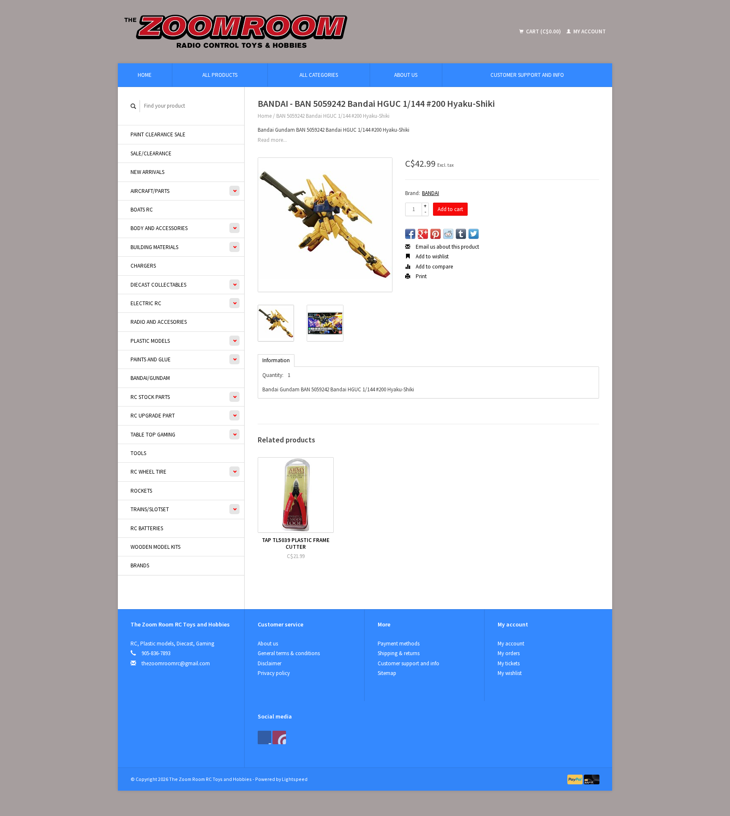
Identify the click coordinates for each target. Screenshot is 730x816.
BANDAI (430, 193)
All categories (319, 75)
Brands (140, 565)
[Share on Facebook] (410, 234)
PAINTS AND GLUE (151, 359)
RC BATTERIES (147, 528)
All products (219, 75)
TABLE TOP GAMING (153, 434)
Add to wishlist (431, 256)
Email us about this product (446, 246)
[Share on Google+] (423, 234)
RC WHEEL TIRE (148, 471)
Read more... (272, 140)
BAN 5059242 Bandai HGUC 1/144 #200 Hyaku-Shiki (333, 115)
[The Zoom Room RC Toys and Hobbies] (297, 32)
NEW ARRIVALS (147, 172)
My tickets (509, 663)
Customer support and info (527, 75)
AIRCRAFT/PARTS (150, 191)
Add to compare (433, 266)
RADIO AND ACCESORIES (159, 321)
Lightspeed (295, 779)
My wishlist (510, 673)
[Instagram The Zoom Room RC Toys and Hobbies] (279, 737)
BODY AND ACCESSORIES (159, 228)
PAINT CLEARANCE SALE (158, 134)
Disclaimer (269, 663)
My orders (509, 653)
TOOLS (138, 453)
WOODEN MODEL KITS (155, 546)
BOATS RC (142, 209)
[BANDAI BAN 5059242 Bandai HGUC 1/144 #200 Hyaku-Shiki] (325, 225)
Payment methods (398, 643)
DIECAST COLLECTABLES (158, 284)
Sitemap (387, 673)
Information (276, 360)
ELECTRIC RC (146, 303)
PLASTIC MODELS (150, 340)
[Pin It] (435, 234)
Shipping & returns (398, 653)
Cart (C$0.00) (543, 31)
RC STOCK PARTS (150, 397)
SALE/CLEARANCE (151, 153)
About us (405, 75)
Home (145, 75)
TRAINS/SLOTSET (150, 509)
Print (420, 276)
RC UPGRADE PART (153, 415)
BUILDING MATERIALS (154, 247)
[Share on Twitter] (474, 234)
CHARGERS (143, 265)
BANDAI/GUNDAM (150, 378)
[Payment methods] (575, 779)
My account (589, 31)
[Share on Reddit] (448, 234)
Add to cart (450, 209)
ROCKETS (141, 490)
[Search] (133, 106)
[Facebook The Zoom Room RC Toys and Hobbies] (264, 737)
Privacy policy (274, 673)
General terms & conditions (289, 653)
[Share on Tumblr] (461, 234)
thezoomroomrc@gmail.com (176, 663)
